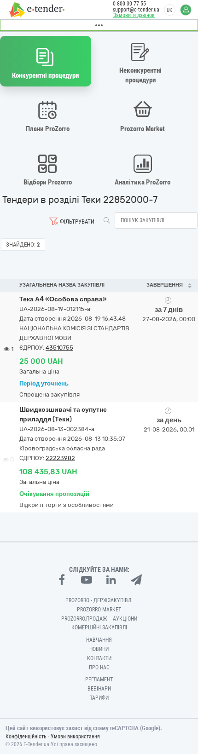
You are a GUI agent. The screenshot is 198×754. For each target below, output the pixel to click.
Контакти (99, 658)
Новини (99, 649)
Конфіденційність (26, 736)
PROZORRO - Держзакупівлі (99, 600)
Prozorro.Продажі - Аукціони (99, 619)
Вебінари (99, 688)
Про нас (99, 667)
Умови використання (75, 736)
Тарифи (99, 698)
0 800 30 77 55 (129, 3)
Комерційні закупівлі (99, 627)
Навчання (99, 640)
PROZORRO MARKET (99, 609)
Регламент (99, 679)
